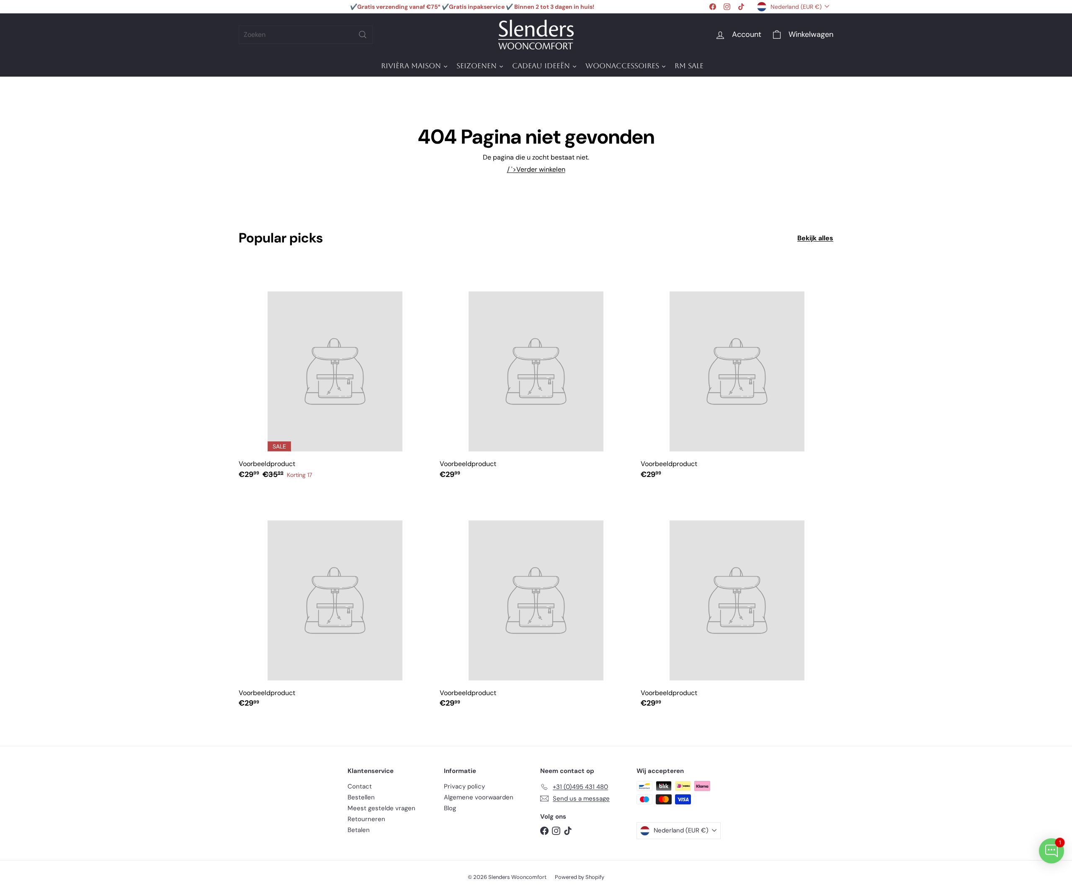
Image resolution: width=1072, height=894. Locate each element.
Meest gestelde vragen (381, 808)
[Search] (363, 34)
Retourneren (366, 819)
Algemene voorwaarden (478, 797)
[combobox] (306, 34)
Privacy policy (464, 786)
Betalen (359, 830)
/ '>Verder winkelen (536, 169)
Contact (360, 786)
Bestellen (361, 797)
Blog (450, 808)
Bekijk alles (815, 238)
